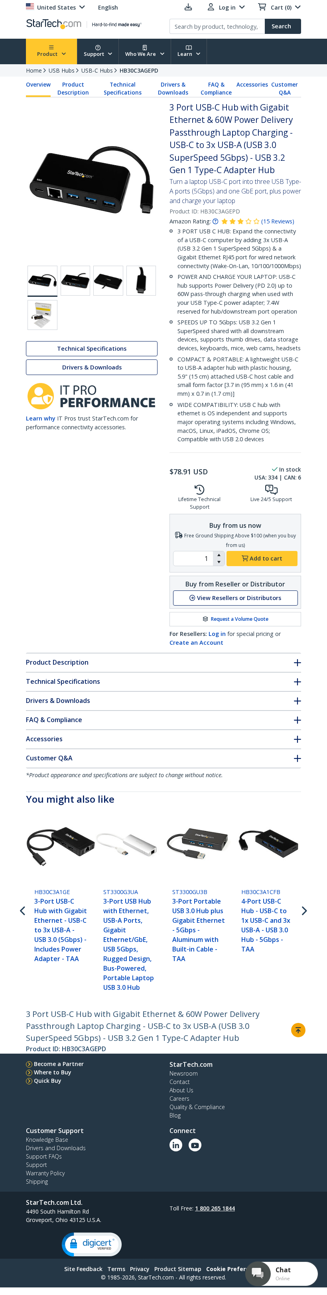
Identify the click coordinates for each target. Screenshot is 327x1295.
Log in (217, 634)
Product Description (73, 88)
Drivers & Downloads (173, 88)
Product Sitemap (177, 1269)
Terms (116, 1269)
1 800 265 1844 (215, 1208)
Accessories (252, 84)
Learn (185, 53)
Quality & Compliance (197, 1107)
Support (94, 53)
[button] (219, 555)
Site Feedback (83, 1269)
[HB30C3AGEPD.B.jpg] (76, 281)
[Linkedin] (175, 1145)
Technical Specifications (123, 88)
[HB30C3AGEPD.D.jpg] (141, 281)
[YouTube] (195, 1145)
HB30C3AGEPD (139, 70)
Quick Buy (47, 1080)
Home (34, 70)
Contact (179, 1082)
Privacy (140, 1269)
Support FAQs (44, 1156)
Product (48, 53)
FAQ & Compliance (216, 88)
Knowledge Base (47, 1139)
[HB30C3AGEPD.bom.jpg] (42, 315)
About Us (181, 1090)
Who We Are (141, 53)
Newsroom (183, 1073)
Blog (175, 1115)
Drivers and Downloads (56, 1148)
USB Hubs (62, 70)
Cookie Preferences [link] (234, 1269)
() (277, 221)
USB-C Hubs (97, 70)
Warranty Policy (45, 1173)
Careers (179, 1098)
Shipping (37, 1181)
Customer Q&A (284, 88)
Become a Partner (59, 1064)
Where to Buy (52, 1072)
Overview (38, 84)
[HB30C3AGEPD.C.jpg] (108, 281)
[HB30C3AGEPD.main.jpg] (42, 281)
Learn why (40, 418)
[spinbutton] (193, 558)
